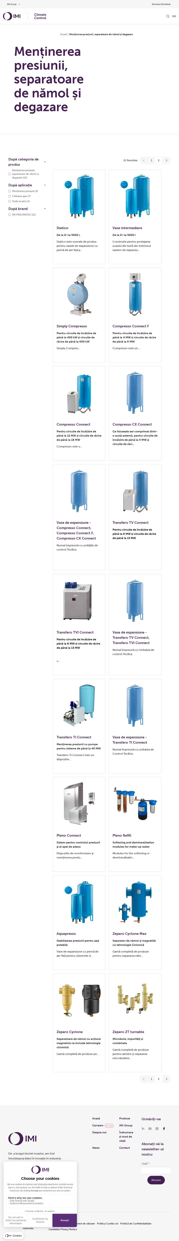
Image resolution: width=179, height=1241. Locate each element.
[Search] (167, 16)
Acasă (63, 34)
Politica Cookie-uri (107, 1223)
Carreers (97, 1125)
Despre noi (99, 1132)
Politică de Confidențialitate (135, 1223)
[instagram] (157, 1128)
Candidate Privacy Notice (63, 1229)
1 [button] (151, 160)
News (95, 1147)
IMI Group (126, 1125)
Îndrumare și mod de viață (126, 1136)
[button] (144, 160)
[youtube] (150, 1128)
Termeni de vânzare (84, 1223)
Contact (124, 1147)
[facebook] (164, 1128)
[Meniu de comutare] (174, 16)
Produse (124, 1118)
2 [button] (158, 160)
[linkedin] (143, 1128)
